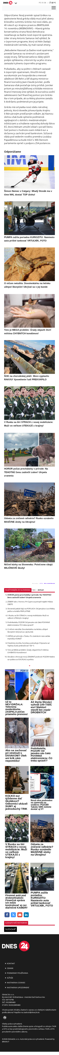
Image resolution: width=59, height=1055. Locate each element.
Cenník (9, 968)
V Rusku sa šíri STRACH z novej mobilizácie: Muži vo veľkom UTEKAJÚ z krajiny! (28, 616)
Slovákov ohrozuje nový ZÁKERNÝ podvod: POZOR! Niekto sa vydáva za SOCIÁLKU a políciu (31, 658)
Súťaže (9, 978)
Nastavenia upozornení (17, 987)
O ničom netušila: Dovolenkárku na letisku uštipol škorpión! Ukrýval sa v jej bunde (27, 630)
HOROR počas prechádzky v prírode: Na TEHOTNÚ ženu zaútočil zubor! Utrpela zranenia (29, 596)
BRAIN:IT (5, 1041)
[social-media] (4, 1017)
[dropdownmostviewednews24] (29, 666)
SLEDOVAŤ (10, 929)
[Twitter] (13, 915)
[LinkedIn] (26, 915)
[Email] (20, 915)
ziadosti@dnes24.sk (31, 1012)
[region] (15, 3)
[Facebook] (7, 915)
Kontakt (10, 963)
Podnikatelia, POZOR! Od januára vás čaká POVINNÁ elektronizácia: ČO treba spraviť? (28, 623)
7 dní (33, 590)
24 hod (40, 590)
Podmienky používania (17, 973)
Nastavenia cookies (15, 982)
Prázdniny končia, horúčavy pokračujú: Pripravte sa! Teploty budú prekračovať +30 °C (28, 644)
